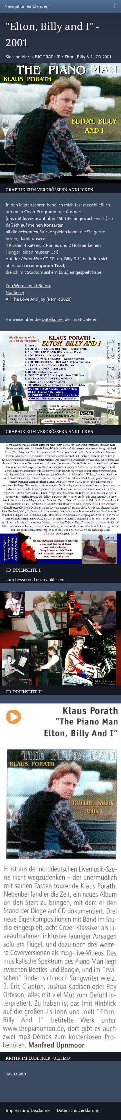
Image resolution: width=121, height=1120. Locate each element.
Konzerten (54, 225)
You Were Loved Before (28, 285)
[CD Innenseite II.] (60, 638)
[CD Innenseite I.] (60, 503)
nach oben (16, 1073)
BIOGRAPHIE (47, 56)
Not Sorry (15, 292)
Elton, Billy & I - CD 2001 (88, 56)
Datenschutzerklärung (78, 1110)
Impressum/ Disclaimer (28, 1110)
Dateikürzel (53, 319)
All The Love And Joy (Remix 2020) (38, 299)
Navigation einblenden (26, 6)
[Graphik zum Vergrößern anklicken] (60, 123)
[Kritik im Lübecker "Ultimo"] (60, 877)
